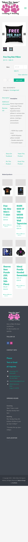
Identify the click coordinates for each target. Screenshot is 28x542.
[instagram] (11, 343)
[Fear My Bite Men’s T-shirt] (7, 191)
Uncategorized (14, 90)
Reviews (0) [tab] (4, 109)
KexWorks (14, 483)
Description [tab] (5, 98)
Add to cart (19, 80)
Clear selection (22, 75)
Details (10, 225)
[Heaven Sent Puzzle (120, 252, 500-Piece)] (7, 252)
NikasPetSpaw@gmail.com (17, 381)
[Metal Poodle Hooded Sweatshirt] (21, 252)
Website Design (22, 480)
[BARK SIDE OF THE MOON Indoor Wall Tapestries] (21, 191)
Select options (5, 225)
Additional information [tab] (5, 103)
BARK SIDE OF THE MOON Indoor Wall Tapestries (22, 214)
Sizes (7, 67)
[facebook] (8, 343)
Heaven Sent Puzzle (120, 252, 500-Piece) (7, 275)
